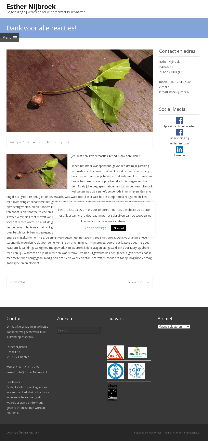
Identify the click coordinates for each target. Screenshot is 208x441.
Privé (39, 142)
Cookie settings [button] (95, 228)
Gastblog (17, 282)
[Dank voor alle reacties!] (79, 90)
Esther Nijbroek (59, 142)
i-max (175, 432)
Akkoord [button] (119, 228)
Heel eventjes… (137, 282)
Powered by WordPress (148, 432)
